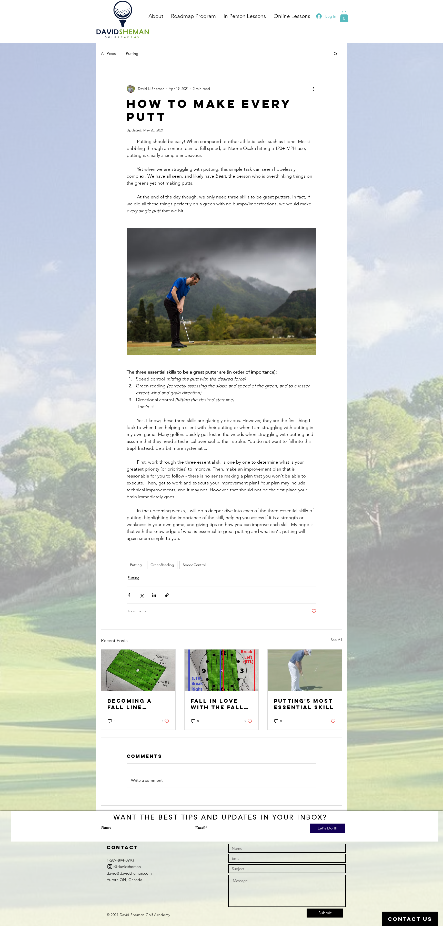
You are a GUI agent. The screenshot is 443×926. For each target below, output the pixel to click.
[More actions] (313, 88)
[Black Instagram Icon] (110, 866)
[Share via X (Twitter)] (141, 595)
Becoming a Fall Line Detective (129, 704)
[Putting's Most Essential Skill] (305, 670)
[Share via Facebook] (129, 595)
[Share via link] (166, 595)
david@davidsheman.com (129, 873)
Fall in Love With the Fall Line (217, 704)
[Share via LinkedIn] (154, 595)
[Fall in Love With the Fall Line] (222, 670)
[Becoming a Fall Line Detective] (138, 670)
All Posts (108, 53)
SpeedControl (194, 564)
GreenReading (162, 564)
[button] (344, 16)
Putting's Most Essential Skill (304, 704)
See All (336, 639)
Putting (132, 53)
